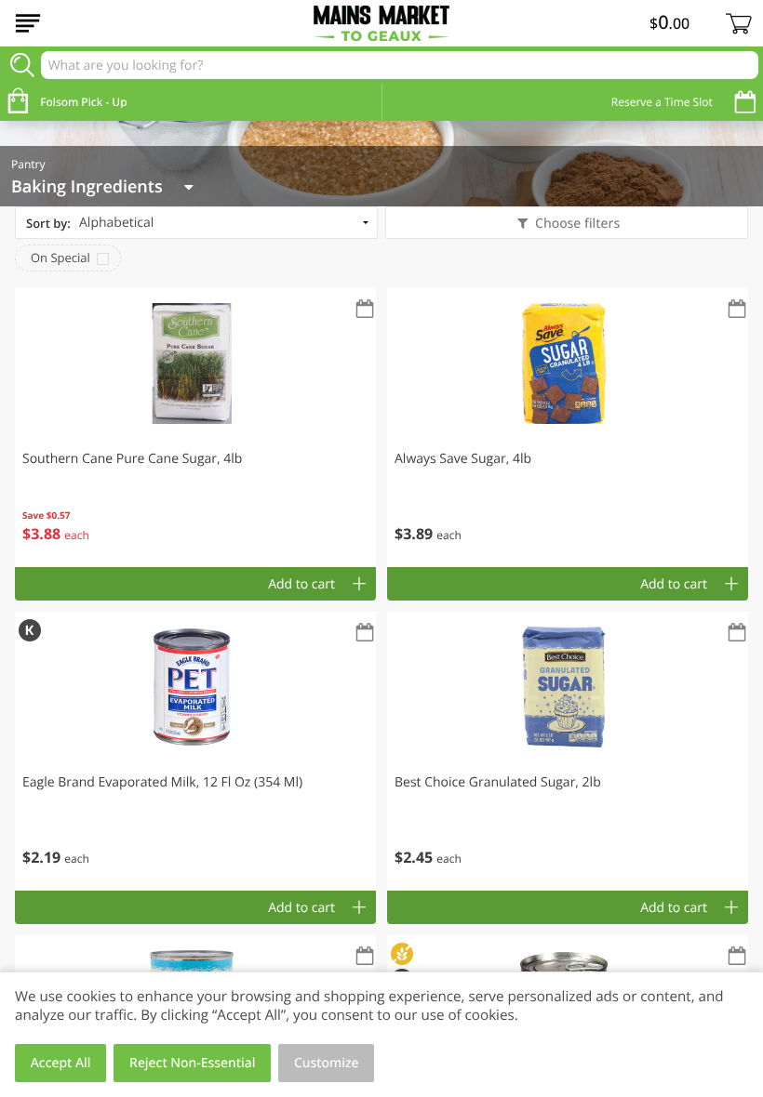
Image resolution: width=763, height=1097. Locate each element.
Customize (326, 1063)
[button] (195, 427)
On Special (60, 257)
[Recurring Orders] (365, 310)
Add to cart (301, 584)
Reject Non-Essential (192, 1063)
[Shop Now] (28, 23)
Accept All (61, 1063)
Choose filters (577, 223)
